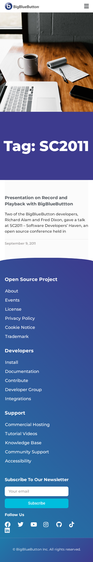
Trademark (17, 336)
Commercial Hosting (27, 424)
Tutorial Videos (21, 433)
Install (11, 362)
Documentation (22, 371)
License (13, 309)
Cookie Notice (20, 327)
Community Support (27, 452)
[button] (87, 6)
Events (12, 300)
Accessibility (18, 461)
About (11, 291)
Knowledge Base (23, 442)
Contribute (16, 380)
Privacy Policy (20, 318)
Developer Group (23, 389)
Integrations (18, 398)
